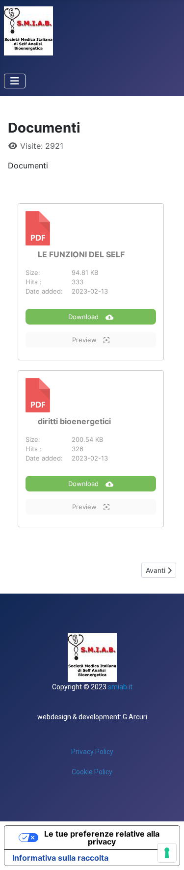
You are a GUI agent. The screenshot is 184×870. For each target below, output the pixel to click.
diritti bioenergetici (74, 421)
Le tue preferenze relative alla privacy (101, 837)
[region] (92, 707)
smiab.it (120, 687)
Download (84, 317)
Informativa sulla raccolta (60, 858)
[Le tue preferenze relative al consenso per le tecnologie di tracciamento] (167, 852)
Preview (85, 340)
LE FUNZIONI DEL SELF (81, 254)
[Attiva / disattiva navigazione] (15, 81)
